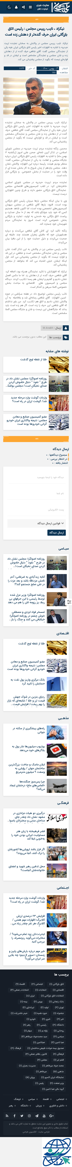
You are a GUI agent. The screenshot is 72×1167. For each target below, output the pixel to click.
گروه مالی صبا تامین (53, 1089)
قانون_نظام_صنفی (36, 1054)
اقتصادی (58, 990)
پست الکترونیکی (56, 510)
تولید (45, 1007)
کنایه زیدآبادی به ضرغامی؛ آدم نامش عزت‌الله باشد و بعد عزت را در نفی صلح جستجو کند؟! (26, 580)
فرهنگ (16, 1048)
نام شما (60, 493)
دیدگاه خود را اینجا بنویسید (50, 477)
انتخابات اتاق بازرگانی (52, 996)
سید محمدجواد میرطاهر (34, 1036)
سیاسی (58, 1036)
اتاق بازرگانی (56, 984)
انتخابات (40, 990)
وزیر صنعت (57, 1083)
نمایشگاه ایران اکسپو (52, 1077)
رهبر (26, 1025)
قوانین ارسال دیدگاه (48, 523)
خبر (60, 1019)
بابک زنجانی (56, 1001)
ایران (30, 996)
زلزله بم (42, 1031)
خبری (46, 1019)
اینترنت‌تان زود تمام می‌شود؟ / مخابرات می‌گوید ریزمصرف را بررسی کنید (27, 938)
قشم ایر (59, 1060)
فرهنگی (58, 1054)
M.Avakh (48, 328)
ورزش (30, 1077)
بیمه (23, 1001)
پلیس (39, 1083)
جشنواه (58, 1013)
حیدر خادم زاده (19, 1013)
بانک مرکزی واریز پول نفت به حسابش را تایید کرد (28, 682)
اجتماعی (37, 984)
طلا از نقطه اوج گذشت (33, 359)
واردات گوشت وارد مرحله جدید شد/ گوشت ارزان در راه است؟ (29, 399)
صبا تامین (57, 1042)
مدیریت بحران (27, 1066)
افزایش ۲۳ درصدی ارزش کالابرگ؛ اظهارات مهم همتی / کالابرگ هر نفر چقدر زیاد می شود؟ (28, 921)
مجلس (42, 1060)
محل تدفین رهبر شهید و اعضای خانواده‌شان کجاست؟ (27, 868)
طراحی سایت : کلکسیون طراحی (36, 1131)
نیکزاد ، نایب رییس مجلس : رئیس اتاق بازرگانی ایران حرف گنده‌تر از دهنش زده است (36, 31)
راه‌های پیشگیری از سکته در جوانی (29, 730)
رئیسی (41, 1025)
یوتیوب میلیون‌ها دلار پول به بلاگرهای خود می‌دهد (28, 748)
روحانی (59, 1031)
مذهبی (58, 1071)
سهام (28, 1031)
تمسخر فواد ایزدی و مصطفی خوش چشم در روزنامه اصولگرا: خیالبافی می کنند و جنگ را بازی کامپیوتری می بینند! (27, 617)
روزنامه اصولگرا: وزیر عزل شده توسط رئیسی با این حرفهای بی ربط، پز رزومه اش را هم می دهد (26, 598)
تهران (59, 1007)
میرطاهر (41, 1071)
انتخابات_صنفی (19, 990)
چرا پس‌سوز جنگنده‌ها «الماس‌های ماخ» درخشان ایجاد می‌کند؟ (27, 785)
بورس (38, 1001)
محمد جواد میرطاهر (53, 1066)
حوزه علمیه (40, 1013)
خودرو (31, 1019)
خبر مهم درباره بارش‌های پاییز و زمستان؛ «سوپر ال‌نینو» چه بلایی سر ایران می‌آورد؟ (26, 955)
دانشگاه (58, 1025)
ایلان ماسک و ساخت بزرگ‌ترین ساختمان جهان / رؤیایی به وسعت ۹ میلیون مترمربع (27, 768)
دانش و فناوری (56, 1106)
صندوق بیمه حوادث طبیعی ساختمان (45, 1048)
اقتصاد (20, 984)
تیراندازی (28, 1007)
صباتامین (39, 1042)
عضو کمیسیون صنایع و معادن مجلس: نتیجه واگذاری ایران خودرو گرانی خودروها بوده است (27, 420)
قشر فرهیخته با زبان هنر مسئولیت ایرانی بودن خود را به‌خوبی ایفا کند (28, 835)
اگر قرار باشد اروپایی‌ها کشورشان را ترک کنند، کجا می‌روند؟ (26, 851)
